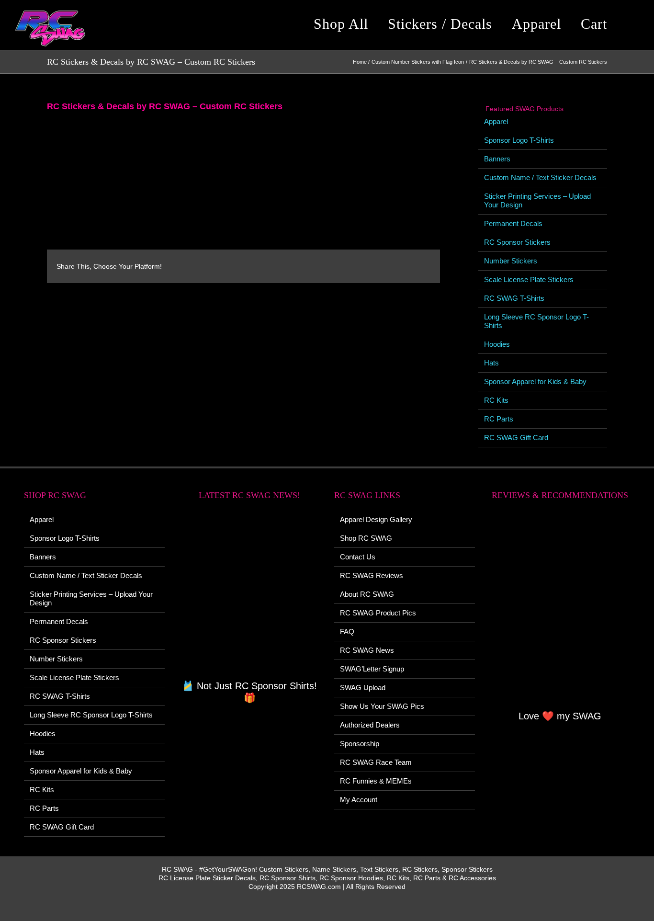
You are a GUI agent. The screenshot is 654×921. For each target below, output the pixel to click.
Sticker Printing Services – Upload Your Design (91, 598)
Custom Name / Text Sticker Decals (540, 177)
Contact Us (357, 557)
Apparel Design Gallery (376, 519)
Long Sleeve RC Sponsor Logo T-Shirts (91, 715)
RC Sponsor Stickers (517, 242)
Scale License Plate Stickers (529, 279)
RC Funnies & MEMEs (376, 781)
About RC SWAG (367, 594)
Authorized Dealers (370, 725)
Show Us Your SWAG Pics (382, 706)
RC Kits (496, 400)
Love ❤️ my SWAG (560, 716)
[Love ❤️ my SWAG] (559, 610)
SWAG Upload (362, 687)
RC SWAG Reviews (371, 575)
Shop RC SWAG (366, 538)
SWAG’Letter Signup (372, 669)
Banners (497, 159)
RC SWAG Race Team (376, 762)
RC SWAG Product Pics (378, 613)
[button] (632, 24)
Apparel (496, 121)
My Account (358, 800)
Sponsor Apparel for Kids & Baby (535, 381)
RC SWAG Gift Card (516, 437)
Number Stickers (510, 261)
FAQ (347, 631)
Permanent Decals (513, 223)
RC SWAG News (367, 650)
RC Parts (498, 419)
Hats (491, 363)
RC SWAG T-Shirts (514, 298)
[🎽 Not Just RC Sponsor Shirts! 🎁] (249, 595)
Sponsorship (359, 743)
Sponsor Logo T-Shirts (519, 140)
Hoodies (497, 344)
